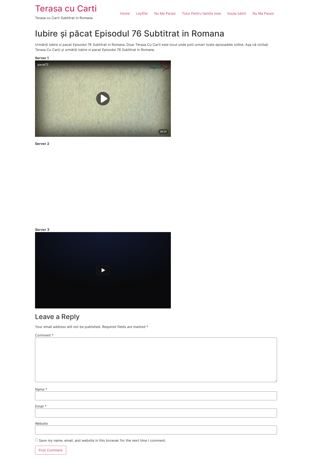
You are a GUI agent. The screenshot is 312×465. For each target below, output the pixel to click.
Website (41, 423)
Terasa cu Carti (66, 8)
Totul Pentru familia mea (201, 13)
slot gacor (0, 464)
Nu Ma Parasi (165, 13)
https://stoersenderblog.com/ (2, 464)
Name (41, 389)
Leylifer (142, 13)
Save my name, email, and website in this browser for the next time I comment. (102, 440)
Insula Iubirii (236, 13)
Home (125, 13)
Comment (44, 335)
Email (40, 406)
